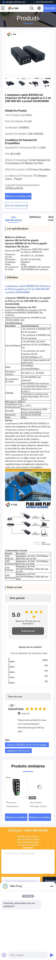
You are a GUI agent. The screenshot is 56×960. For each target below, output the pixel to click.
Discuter (49, 8)
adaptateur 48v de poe (18, 750)
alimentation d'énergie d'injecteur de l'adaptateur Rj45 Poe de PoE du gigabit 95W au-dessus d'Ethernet (40, 804)
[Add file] (4, 955)
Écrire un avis (28, 631)
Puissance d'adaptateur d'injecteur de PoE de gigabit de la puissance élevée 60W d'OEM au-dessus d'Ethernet (15, 804)
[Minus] (52, 886)
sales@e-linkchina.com (15, 2)
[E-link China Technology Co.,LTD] (13, 8)
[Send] (51, 955)
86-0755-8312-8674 (45, 2)
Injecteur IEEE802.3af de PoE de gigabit (27, 745)
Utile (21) (26, 713)
